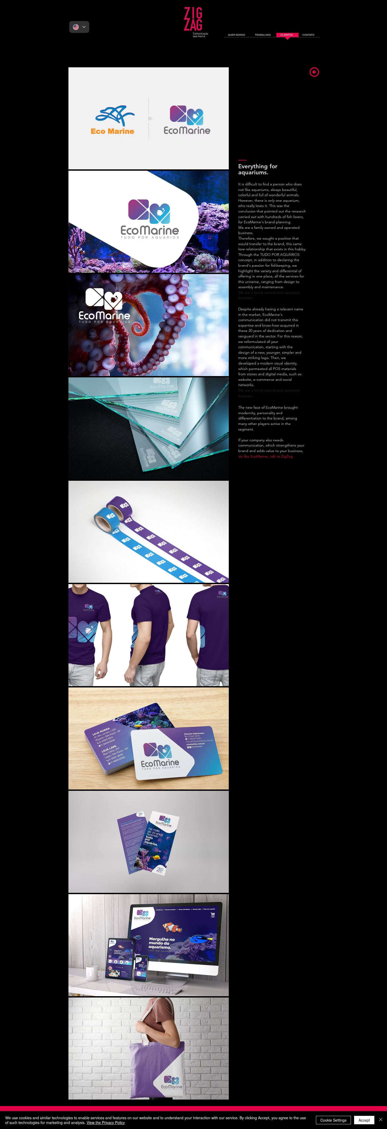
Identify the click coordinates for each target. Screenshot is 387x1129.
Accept (364, 1120)
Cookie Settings (333, 1120)
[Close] (381, 1120)
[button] (148, 118)
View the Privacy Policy (106, 1122)
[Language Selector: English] (79, 27)
